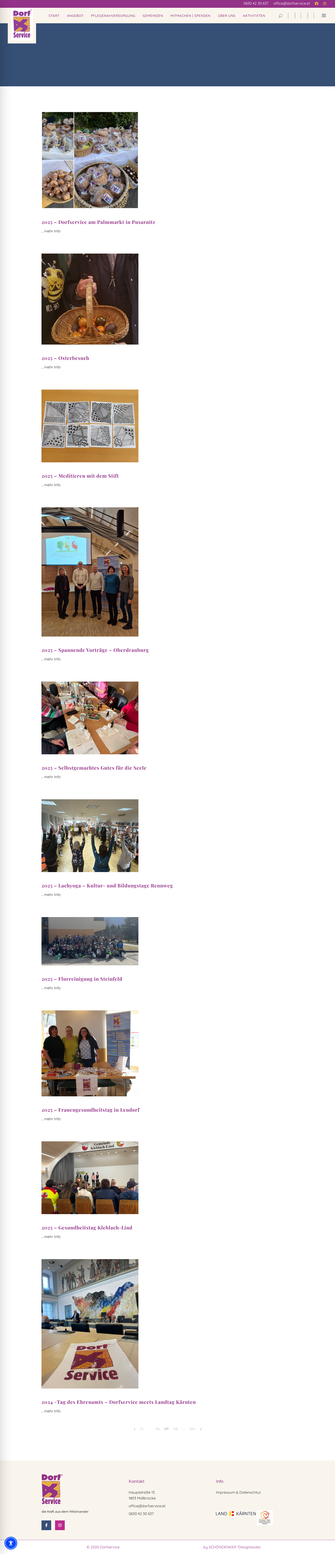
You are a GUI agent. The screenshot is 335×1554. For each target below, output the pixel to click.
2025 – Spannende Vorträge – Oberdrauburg (95, 650)
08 (176, 1429)
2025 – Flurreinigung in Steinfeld (81, 978)
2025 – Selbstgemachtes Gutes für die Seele (94, 767)
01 (141, 1429)
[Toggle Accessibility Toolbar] (11, 1543)
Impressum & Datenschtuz (238, 1492)
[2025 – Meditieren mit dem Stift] (89, 426)
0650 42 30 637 (141, 1513)
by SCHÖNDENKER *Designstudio (232, 1547)
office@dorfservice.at (147, 1506)
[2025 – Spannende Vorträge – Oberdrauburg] (89, 572)
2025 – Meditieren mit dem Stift (80, 475)
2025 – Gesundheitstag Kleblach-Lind (86, 1227)
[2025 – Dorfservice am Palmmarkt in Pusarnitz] (89, 160)
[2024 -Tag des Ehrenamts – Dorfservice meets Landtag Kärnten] (89, 1324)
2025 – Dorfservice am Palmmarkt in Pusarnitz (98, 222)
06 (157, 1429)
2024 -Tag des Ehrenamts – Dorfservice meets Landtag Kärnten (118, 1402)
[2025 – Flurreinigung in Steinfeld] (89, 941)
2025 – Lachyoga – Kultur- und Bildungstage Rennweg (107, 885)
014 (192, 1429)
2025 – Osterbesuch (65, 358)
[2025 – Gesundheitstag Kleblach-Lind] (89, 1177)
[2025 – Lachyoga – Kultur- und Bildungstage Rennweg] (89, 835)
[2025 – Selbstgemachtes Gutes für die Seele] (89, 718)
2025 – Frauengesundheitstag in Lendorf (90, 1109)
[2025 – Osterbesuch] (89, 299)
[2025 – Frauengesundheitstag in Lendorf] (89, 1053)
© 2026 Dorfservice (103, 1547)
